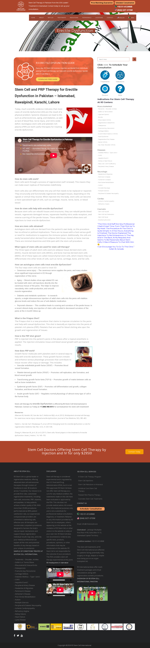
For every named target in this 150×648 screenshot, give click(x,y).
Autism (100, 185)
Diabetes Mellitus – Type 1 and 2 (27, 577)
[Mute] (71, 580)
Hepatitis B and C (103, 158)
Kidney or (101, 161)
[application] (60, 574)
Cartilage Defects (103, 131)
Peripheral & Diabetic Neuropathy (108, 193)
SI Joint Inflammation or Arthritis (108, 134)
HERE (105, 65)
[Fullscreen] (73, 580)
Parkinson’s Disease (23, 591)
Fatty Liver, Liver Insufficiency (107, 163)
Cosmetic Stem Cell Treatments (90, 499)
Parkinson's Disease (104, 177)
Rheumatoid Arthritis (104, 120)
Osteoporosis (102, 125)
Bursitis (100, 117)
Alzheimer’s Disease (22, 594)
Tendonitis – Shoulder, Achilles (107, 109)
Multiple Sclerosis (103, 190)
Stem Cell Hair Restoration (106, 214)
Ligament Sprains (103, 114)
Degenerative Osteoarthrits (106, 122)
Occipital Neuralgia (104, 188)
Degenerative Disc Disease (106, 139)
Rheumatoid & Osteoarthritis (26, 565)
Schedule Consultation (125, 3)
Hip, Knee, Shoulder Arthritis (106, 145)
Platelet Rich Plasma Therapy (89, 495)
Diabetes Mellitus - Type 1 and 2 (107, 152)
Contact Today (134, 452)
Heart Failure (108, 161)
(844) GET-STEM (125, 10)
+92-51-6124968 (124, 6)
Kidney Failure (20, 614)
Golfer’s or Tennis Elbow (105, 111)
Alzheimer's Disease (104, 179)
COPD (100, 155)
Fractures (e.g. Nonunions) (106, 128)
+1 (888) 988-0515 (47, 407)
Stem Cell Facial (103, 217)
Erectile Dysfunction (104, 220)
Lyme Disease (20, 620)
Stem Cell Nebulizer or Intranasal (90, 484)
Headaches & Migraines (105, 174)
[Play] (48, 580)
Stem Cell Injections (85, 481)
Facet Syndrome (103, 136)
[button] (48, 79)
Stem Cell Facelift (103, 211)
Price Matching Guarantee (102, 3)
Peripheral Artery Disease (106, 166)
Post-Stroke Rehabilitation (106, 182)
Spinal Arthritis (102, 142)
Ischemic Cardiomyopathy (106, 201)
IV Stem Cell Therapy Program (89, 477)
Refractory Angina (103, 204)
